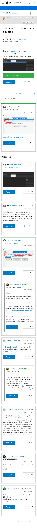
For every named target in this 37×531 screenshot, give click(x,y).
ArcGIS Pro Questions (11, 13)
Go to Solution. (15, 75)
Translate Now (27, 22)
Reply (8, 82)
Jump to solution (21, 39)
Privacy (6, 527)
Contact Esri (29, 527)
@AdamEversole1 (11, 347)
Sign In (34, 3)
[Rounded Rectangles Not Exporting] (2, 93)
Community (18, 2)
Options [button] (30, 13)
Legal (22, 527)
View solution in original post (13, 137)
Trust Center (14, 527)
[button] (28, 51)
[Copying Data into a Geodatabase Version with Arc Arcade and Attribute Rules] (34, 93)
